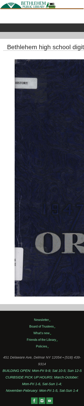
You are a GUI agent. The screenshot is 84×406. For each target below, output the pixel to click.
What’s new (41, 333)
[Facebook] (34, 400)
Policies (41, 346)
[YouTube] (49, 400)
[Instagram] (42, 400)
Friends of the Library (41, 339)
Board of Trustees (41, 326)
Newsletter (41, 319)
